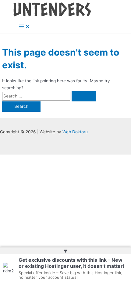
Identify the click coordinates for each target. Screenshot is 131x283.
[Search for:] (49, 96)
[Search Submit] (84, 96)
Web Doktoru (75, 131)
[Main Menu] (24, 26)
